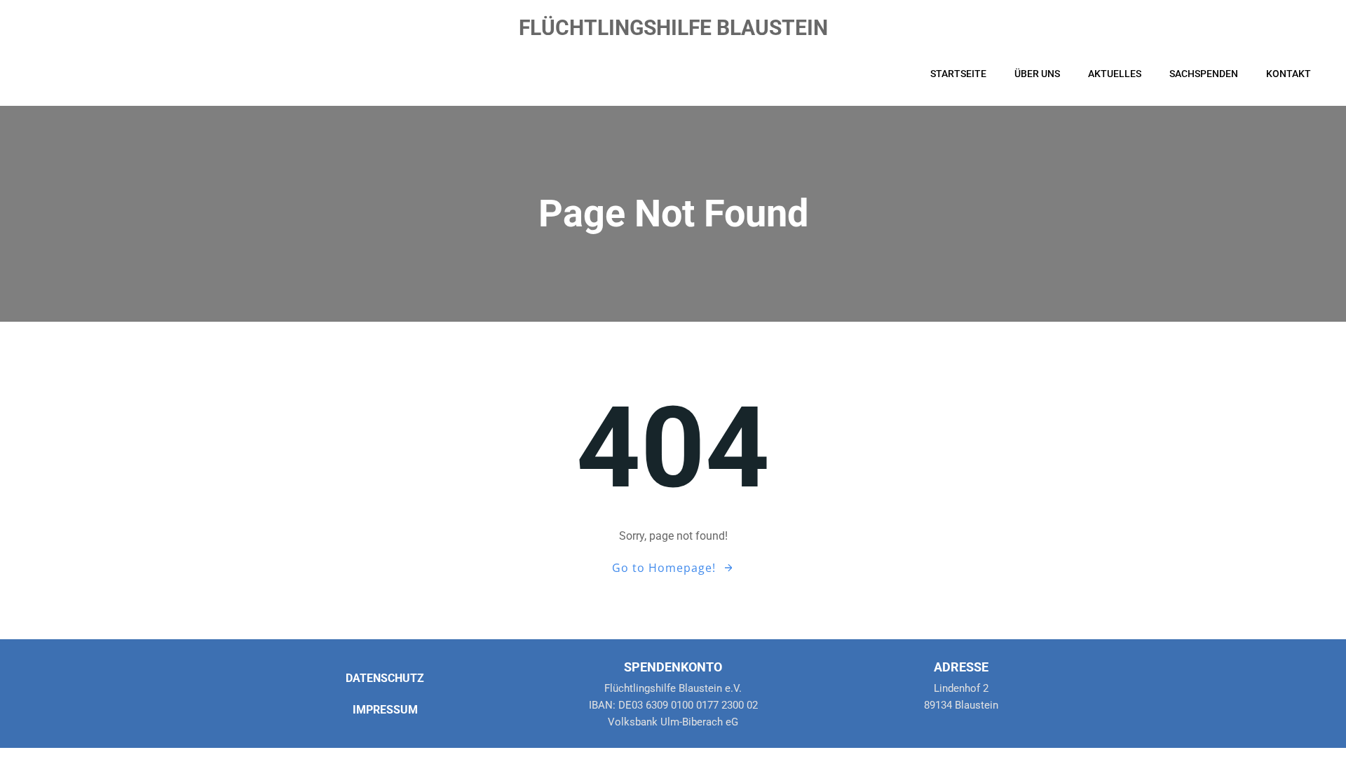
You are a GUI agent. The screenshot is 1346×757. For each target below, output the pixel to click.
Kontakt (1288, 73)
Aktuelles (1114, 73)
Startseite (958, 73)
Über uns (1037, 73)
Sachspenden (1203, 73)
